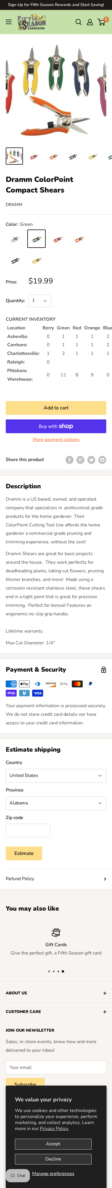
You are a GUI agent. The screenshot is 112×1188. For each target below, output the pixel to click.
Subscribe (25, 1084)
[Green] (36, 239)
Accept (53, 1144)
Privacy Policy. (54, 1128)
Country (14, 762)
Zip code (14, 817)
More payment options (56, 439)
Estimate (24, 853)
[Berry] (15, 239)
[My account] (90, 22)
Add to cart (56, 408)
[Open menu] (8, 22)
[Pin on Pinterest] (80, 460)
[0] (101, 22)
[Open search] (79, 22)
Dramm (14, 204)
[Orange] (79, 239)
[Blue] (15, 260)
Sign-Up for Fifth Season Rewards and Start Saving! (56, 4)
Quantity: (15, 301)
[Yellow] (36, 260)
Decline (53, 1159)
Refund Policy (20, 879)
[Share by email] (102, 460)
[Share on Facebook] (69, 460)
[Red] (58, 239)
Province (15, 790)
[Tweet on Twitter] (91, 460)
